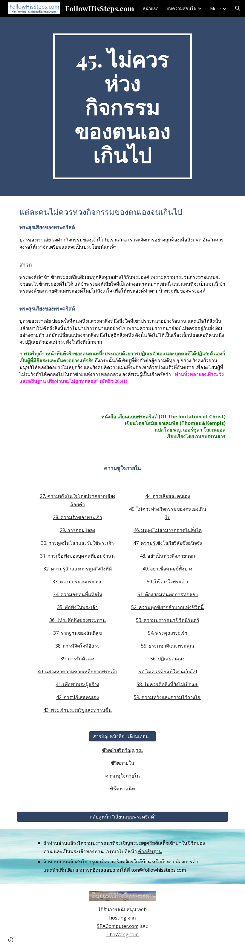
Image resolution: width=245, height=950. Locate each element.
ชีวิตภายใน (122, 763)
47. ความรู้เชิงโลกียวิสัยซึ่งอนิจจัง (167, 543)
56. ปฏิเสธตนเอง (167, 658)
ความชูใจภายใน (122, 775)
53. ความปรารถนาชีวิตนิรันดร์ (167, 620)
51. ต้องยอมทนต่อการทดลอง (167, 594)
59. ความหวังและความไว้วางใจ (167, 697)
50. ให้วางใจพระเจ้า (167, 581)
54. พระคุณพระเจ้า (167, 633)
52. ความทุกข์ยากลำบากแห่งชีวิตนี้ (167, 607)
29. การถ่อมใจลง (77, 530)
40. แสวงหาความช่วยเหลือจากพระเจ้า (77, 671)
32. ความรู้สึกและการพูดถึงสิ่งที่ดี (77, 568)
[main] (122, 106)
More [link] (215, 8)
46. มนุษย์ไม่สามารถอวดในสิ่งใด (168, 530)
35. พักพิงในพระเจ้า (77, 607)
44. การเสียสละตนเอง (167, 496)
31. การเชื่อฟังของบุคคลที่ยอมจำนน (77, 556)
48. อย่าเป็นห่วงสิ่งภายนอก (167, 556)
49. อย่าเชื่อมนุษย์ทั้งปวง (167, 568)
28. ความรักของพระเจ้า (77, 517)
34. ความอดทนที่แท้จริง (77, 594)
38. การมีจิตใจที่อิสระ (77, 645)
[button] (238, 8)
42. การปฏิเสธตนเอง (77, 697)
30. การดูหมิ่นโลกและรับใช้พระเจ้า (77, 543)
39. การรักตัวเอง (77, 658)
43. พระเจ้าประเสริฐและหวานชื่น (77, 710)
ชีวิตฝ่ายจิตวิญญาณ (122, 750)
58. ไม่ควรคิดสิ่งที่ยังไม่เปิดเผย (167, 684)
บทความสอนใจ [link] (181, 8)
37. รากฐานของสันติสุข (77, 633)
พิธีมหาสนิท (122, 788)
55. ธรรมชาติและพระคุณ (167, 645)
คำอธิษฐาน (150, 851)
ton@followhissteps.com (158, 870)
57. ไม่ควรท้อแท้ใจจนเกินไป (167, 671)
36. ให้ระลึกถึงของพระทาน (77, 620)
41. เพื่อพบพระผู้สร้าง (77, 684)
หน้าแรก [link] (151, 8)
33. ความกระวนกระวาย (77, 581)
